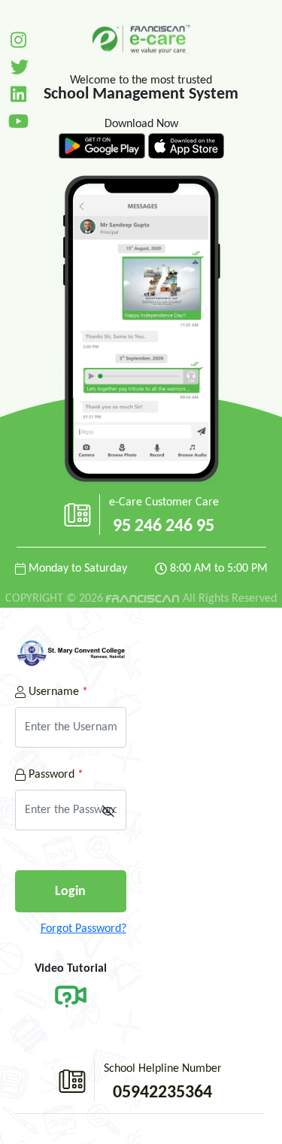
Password (54, 775)
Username (57, 692)
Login (70, 892)
